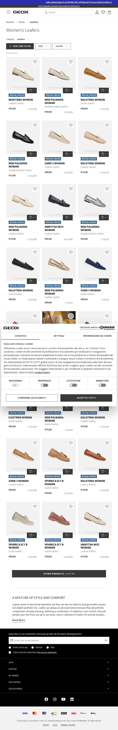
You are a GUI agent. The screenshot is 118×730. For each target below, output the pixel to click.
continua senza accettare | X (97, 327)
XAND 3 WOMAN (55, 163)
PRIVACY (46, 725)
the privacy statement (47, 652)
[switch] (44, 385)
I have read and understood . (35, 652)
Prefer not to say (20, 647)
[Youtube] (63, 700)
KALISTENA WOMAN (93, 99)
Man (52, 647)
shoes (22, 22)
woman (10, 22)
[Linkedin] (72, 700)
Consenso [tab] (20, 335)
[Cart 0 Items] (109, 13)
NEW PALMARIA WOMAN (54, 101)
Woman (39, 647)
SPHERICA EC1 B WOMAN (54, 482)
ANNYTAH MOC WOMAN (54, 228)
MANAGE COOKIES (68, 725)
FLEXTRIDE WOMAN (20, 417)
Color (59, 46)
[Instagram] (54, 700)
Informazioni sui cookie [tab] (97, 335)
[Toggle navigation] (8, 12)
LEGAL (55, 725)
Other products (59, 573)
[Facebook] (46, 700)
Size (40, 46)
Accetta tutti (86, 397)
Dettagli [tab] (59, 335)
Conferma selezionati (32, 397)
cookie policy (42, 372)
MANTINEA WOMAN (21, 99)
